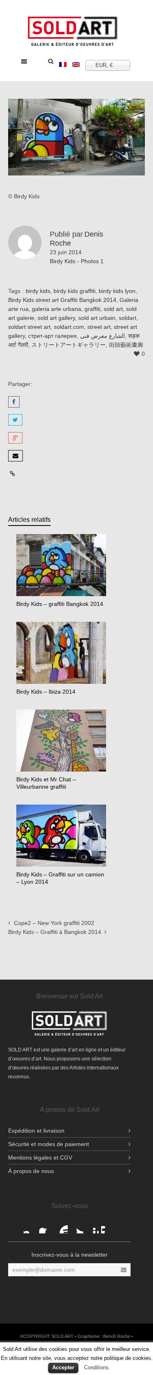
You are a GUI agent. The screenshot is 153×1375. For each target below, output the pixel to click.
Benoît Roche (116, 1336)
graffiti (92, 309)
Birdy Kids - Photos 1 (77, 261)
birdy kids (38, 291)
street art (99, 327)
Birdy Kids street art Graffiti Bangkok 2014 (62, 300)
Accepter (63, 1367)
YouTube (61, 1226)
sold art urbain (96, 318)
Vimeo (107, 1226)
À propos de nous (31, 1171)
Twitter (76, 1226)
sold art (113, 309)
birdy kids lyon (117, 291)
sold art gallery (56, 318)
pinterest (92, 1226)
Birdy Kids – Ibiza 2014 (45, 691)
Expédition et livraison (36, 1130)
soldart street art (29, 327)
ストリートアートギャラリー (68, 345)
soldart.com (69, 327)
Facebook (30, 1226)
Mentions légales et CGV (40, 1157)
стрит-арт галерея (52, 336)
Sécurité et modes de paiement (48, 1144)
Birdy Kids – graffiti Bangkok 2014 (59, 604)
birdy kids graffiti (74, 291)
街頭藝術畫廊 (126, 345)
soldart (127, 318)
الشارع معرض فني (102, 336)
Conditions (96, 1367)
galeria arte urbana (56, 309)
